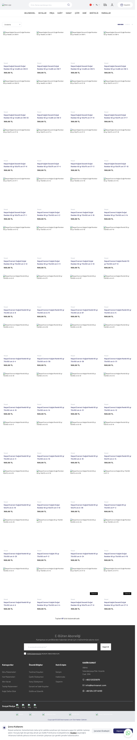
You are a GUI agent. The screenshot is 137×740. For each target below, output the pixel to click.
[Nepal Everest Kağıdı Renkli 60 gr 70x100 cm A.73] (51, 289)
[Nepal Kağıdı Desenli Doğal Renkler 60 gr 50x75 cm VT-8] (84, 94)
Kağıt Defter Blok (9, 691)
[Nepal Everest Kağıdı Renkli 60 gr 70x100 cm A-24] (84, 533)
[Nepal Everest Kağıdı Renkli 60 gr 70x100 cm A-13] (84, 386)
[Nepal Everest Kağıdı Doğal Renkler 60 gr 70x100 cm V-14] (118, 191)
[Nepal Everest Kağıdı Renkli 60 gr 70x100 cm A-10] (51, 435)
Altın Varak (6, 681)
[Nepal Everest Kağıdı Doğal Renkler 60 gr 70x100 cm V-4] (51, 581)
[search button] (68, 4)
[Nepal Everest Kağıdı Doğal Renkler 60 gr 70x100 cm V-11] (51, 240)
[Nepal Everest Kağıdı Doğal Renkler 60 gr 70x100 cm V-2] (51, 191)
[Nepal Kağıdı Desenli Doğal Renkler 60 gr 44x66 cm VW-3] (51, 94)
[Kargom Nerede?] (105, 4)
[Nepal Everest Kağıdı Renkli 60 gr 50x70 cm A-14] (118, 435)
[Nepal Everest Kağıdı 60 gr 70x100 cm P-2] (118, 484)
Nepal (6, 63)
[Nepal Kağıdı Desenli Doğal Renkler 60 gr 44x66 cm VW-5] (84, 45)
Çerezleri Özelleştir (102, 731)
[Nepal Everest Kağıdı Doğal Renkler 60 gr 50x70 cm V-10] (51, 484)
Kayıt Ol (106, 647)
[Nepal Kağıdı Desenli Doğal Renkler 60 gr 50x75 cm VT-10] (118, 143)
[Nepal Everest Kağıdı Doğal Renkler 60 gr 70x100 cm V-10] (84, 240)
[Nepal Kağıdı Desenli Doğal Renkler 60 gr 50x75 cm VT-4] (51, 143)
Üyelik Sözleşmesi (36, 677)
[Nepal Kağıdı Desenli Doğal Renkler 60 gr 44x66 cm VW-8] (17, 45)
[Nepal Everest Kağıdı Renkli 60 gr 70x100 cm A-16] (84, 435)
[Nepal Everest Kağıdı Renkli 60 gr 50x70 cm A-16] (17, 484)
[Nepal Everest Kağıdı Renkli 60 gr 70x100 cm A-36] (84, 338)
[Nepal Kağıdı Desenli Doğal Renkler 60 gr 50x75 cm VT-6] (17, 143)
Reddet (73, 733)
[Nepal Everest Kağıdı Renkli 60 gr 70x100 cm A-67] (84, 289)
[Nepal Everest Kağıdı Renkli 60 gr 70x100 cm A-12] (118, 386)
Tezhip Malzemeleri (9, 686)
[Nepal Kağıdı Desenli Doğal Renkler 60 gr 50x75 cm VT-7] (118, 94)
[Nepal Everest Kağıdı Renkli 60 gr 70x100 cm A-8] (17, 289)
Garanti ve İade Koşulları (39, 686)
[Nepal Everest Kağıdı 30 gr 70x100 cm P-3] (51, 533)
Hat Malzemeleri (8, 677)
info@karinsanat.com (95, 685)
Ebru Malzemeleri (9, 672)
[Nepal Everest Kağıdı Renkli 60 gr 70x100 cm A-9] (17, 581)
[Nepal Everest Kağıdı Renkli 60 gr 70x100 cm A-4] (17, 338)
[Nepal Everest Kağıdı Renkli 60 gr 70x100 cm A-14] (51, 386)
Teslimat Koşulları (36, 672)
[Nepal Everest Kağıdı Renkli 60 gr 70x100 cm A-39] (51, 338)
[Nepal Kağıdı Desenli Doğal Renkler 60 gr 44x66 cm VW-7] (51, 45)
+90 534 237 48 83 (94, 691)
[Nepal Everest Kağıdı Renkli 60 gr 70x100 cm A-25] (17, 533)
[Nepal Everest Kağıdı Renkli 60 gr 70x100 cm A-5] (118, 289)
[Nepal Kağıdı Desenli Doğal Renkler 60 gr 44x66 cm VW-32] (17, 94)
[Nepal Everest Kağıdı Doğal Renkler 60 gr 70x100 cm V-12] (17, 240)
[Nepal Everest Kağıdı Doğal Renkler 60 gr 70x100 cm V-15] (118, 533)
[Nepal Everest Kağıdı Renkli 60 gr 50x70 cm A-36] (84, 484)
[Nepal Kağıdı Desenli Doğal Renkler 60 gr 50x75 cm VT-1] (17, 191)
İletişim (59, 672)
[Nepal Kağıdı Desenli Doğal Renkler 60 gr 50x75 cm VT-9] (84, 581)
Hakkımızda (60, 677)
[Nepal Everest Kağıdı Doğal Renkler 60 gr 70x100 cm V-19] (84, 191)
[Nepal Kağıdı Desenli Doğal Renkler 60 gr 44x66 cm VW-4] (118, 45)
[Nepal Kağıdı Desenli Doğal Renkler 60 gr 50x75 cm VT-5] (118, 581)
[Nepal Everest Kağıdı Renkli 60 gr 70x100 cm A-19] (17, 386)
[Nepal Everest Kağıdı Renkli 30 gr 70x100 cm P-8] (118, 240)
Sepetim (59, 681)
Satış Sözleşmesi (36, 681)
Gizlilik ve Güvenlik (36, 691)
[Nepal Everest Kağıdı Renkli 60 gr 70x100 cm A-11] (17, 435)
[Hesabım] (112, 4)
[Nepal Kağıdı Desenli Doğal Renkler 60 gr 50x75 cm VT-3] (84, 143)
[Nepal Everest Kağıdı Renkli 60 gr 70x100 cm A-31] (118, 338)
